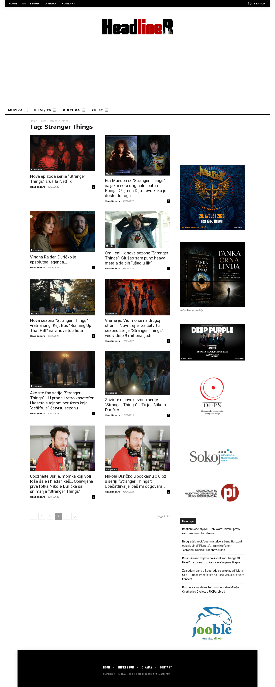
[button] (256, 3)
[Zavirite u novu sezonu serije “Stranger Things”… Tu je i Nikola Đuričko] (137, 373)
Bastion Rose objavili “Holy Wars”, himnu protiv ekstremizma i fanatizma (211, 531)
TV (32, 469)
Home (33, 121)
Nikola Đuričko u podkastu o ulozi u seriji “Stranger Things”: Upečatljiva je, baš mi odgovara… (136, 481)
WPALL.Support (162, 673)
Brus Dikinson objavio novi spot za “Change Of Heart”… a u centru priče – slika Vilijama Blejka (211, 560)
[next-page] (74, 516)
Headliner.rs (37, 186)
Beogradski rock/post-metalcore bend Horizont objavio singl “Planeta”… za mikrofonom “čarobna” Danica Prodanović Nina (212, 546)
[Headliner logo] (137, 26)
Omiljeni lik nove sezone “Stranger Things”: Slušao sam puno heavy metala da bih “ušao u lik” (136, 258)
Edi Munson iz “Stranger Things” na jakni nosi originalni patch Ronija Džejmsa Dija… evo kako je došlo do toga (135, 188)
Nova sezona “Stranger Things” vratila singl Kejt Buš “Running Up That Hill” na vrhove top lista (60, 325)
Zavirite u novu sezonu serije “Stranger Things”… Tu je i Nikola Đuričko (135, 404)
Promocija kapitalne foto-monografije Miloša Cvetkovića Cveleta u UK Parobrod (210, 589)
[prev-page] (33, 516)
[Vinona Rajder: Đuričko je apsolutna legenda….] (62, 231)
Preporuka (36, 169)
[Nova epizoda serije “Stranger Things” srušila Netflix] (62, 153)
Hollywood (111, 469)
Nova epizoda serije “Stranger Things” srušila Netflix (57, 179)
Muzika (110, 173)
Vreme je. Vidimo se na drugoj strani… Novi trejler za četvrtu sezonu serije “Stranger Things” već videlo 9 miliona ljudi (134, 328)
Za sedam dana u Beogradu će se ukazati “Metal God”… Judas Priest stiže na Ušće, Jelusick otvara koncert (213, 575)
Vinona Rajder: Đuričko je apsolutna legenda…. (53, 259)
